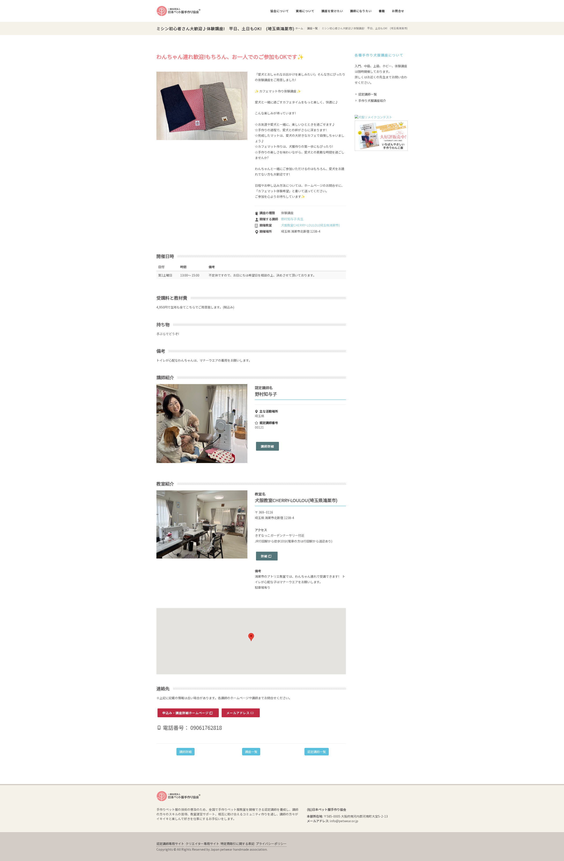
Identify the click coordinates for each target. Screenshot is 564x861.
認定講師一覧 (316, 751)
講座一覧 (312, 28)
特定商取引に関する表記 (237, 843)
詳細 (264, 556)
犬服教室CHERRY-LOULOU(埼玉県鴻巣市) (310, 225)
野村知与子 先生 (292, 219)
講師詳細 (267, 446)
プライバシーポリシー (271, 843)
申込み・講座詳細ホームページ (186, 713)
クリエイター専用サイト (202, 843)
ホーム (299, 28)
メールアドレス (238, 713)
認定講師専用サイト (170, 843)
